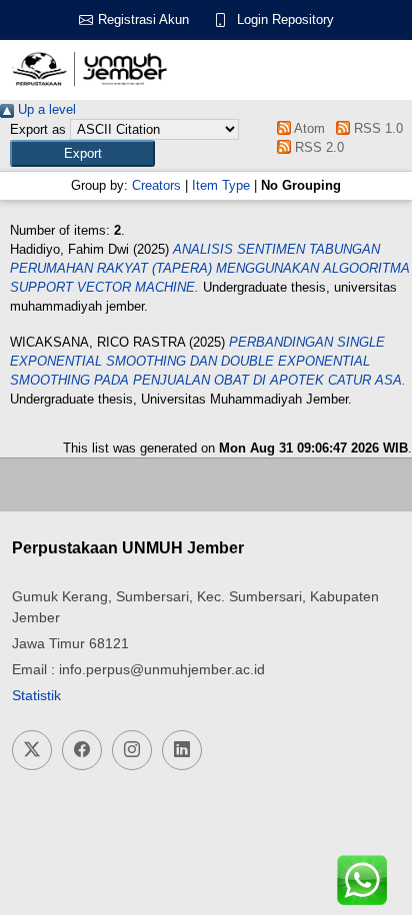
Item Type (221, 185)
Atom (308, 128)
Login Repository (285, 19)
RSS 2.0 (317, 147)
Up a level (45, 109)
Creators (156, 185)
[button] (82, 153)
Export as (38, 129)
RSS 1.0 (376, 128)
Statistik (36, 695)
